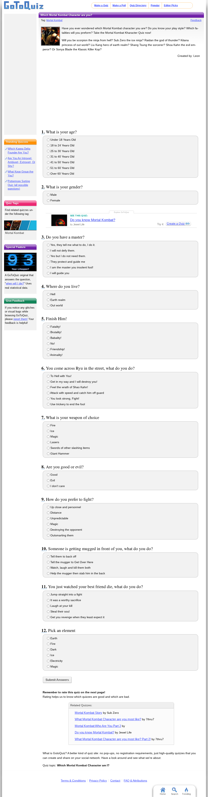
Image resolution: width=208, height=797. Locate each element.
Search (174, 794)
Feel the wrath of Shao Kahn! (69, 387)
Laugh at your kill (61, 605)
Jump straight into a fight (66, 594)
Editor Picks (171, 5)
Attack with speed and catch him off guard (77, 392)
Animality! (56, 354)
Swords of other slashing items (70, 447)
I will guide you (59, 273)
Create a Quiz (176, 223)
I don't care (57, 486)
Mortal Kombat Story (88, 712)
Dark (53, 649)
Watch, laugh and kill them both (70, 567)
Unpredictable (59, 518)
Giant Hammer (59, 453)
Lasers (54, 442)
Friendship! (57, 349)
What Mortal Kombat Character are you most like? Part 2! (113, 739)
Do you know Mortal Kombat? (92, 220)
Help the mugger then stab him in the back (77, 573)
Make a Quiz (101, 5)
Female (55, 200)
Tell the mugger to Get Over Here (71, 562)
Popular (155, 5)
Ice (52, 431)
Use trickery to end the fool (67, 404)
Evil (52, 480)
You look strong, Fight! (64, 398)
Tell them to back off (63, 556)
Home (163, 794)
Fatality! (55, 326)
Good (53, 474)
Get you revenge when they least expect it (77, 617)
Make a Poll (119, 5)
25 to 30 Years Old (62, 151)
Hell (52, 294)
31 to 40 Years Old (62, 156)
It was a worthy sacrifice (65, 600)
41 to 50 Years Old (62, 162)
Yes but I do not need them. (68, 256)
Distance (56, 512)
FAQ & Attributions (135, 780)
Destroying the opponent (66, 529)
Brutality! (56, 332)
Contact (115, 780)
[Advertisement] (121, 92)
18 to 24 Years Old (62, 145)
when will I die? (15, 283)
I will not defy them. (62, 250)
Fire (52, 425)
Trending (186, 794)
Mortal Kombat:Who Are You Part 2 (98, 726)
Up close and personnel (65, 507)
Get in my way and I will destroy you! (73, 381)
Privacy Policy (98, 780)
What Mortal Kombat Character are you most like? (108, 719)
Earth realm (57, 299)
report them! (20, 319)
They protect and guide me (67, 261)
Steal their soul (59, 611)
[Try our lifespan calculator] (20, 262)
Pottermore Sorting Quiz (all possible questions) (19, 185)
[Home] (24, 5)
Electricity (56, 660)
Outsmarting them (62, 535)
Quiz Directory (138, 5)
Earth (53, 638)
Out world (56, 305)
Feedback (196, 20)
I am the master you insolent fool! (71, 267)
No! (52, 343)
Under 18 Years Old (63, 139)
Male (53, 194)
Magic (54, 436)
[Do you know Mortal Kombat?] (59, 220)
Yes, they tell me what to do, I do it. (72, 244)
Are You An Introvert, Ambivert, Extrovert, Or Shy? (21, 162)
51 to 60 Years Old (62, 168)
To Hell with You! (61, 376)
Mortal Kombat (54, 20)
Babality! (55, 337)
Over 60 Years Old (62, 173)
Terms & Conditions (73, 780)
